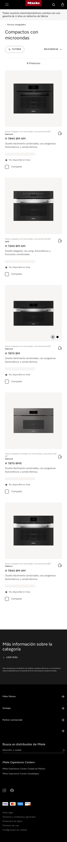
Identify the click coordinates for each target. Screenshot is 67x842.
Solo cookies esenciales (49, 827)
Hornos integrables (16, 25)
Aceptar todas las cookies (20, 827)
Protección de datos (25, 821)
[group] (33, 120)
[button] (53, 337)
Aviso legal (11, 821)
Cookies (39, 821)
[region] (33, 797)
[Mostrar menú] (7, 4)
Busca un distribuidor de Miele (23, 744)
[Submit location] (63, 750)
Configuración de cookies (19, 836)
